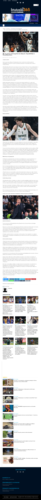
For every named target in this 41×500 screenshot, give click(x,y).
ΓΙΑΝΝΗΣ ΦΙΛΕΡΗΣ (6, 59)
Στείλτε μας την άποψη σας (7, 484)
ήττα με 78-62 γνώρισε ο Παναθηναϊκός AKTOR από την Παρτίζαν (16, 226)
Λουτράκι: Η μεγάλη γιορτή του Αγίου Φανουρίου (23, 432)
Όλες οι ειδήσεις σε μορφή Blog (8, 479)
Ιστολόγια (8, 28)
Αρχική (4, 28)
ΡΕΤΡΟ (36, 23)
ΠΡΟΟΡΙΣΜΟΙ (31, 23)
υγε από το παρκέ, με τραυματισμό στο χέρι (14, 77)
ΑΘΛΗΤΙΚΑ (5, 277)
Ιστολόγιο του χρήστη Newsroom (8, 283)
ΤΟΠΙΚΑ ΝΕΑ (16, 379)
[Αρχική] (20, 10)
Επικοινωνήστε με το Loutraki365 (8, 489)
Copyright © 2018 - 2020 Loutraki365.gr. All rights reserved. (28, 496)
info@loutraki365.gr (5, 485)
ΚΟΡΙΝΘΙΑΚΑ (16, 413)
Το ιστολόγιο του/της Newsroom (16, 28)
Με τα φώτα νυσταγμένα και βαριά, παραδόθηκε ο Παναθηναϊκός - (19, 54)
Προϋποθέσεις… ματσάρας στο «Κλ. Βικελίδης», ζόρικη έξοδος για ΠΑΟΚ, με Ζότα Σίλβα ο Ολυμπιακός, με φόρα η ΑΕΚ (32, 309)
